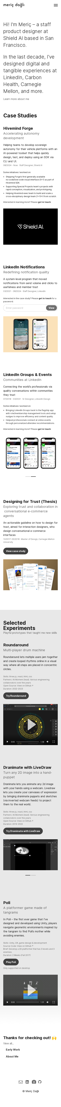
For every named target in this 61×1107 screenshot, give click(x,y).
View (51, 307)
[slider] (27, 742)
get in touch (45, 298)
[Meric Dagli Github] (40, 1082)
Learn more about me (16, 99)
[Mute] (48, 742)
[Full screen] (54, 742)
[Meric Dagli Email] (22, 1082)
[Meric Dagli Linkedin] (28, 1082)
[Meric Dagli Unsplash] (34, 1082)
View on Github (24, 685)
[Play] (7, 742)
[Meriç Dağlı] (13, 5)
